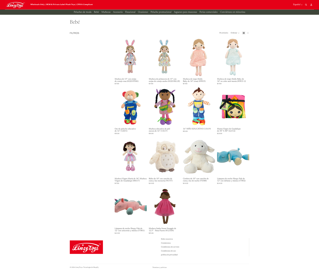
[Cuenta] (311, 4)
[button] (235, 33)
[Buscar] (306, 4)
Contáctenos (166, 243)
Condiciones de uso (168, 251)
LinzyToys (78, 267)
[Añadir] (143, 73)
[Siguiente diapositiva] (143, 57)
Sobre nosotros (167, 239)
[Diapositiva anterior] (118, 57)
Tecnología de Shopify (91, 267)
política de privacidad (169, 255)
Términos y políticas (159, 267)
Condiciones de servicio (170, 247)
